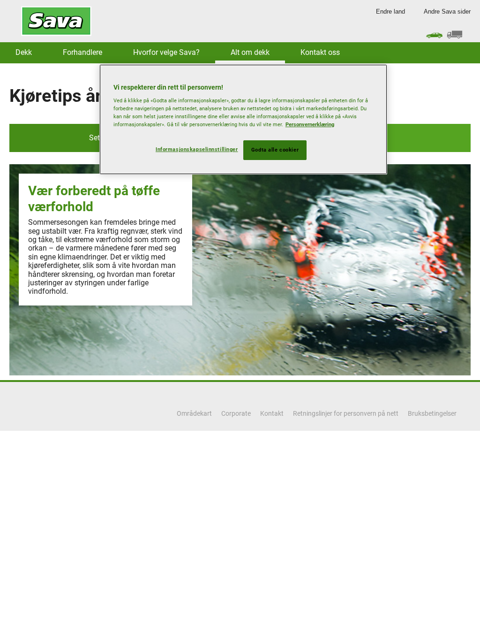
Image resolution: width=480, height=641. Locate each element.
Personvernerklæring (309, 124)
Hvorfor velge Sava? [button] (166, 52)
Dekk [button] (23, 52)
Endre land (390, 11)
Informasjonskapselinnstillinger (197, 149)
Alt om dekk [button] (250, 52)
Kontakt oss (320, 52)
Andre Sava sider (447, 11)
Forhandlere (82, 52)
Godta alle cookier (275, 149)
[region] (243, 119)
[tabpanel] (240, 269)
